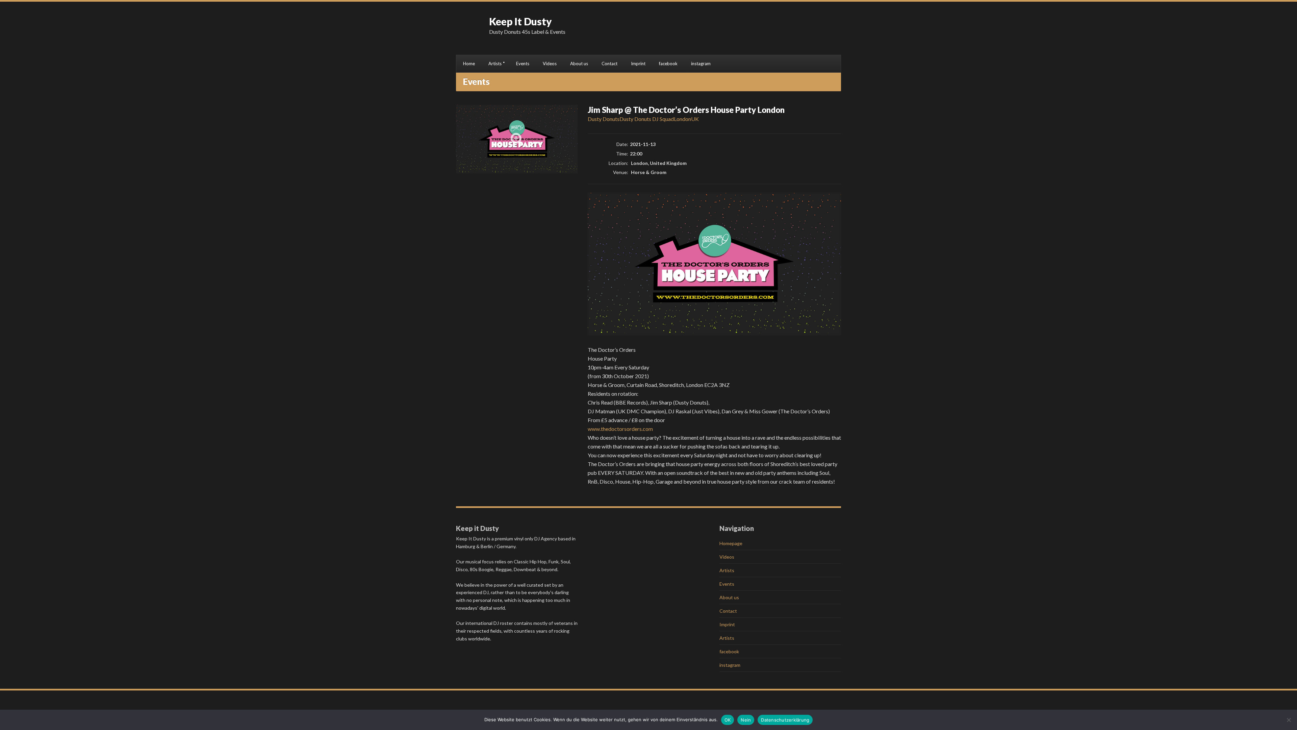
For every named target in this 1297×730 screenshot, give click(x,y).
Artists (495, 63)
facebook (668, 63)
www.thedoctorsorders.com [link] (620, 428)
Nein (746, 720)
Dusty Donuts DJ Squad (646, 119)
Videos (550, 63)
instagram (701, 63)
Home (469, 63)
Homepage (730, 543)
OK (727, 720)
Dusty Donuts (603, 119)
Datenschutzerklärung (785, 720)
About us (579, 63)
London (682, 119)
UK (695, 119)
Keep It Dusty (520, 21)
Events (522, 63)
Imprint (638, 63)
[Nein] (1288, 719)
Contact (609, 63)
